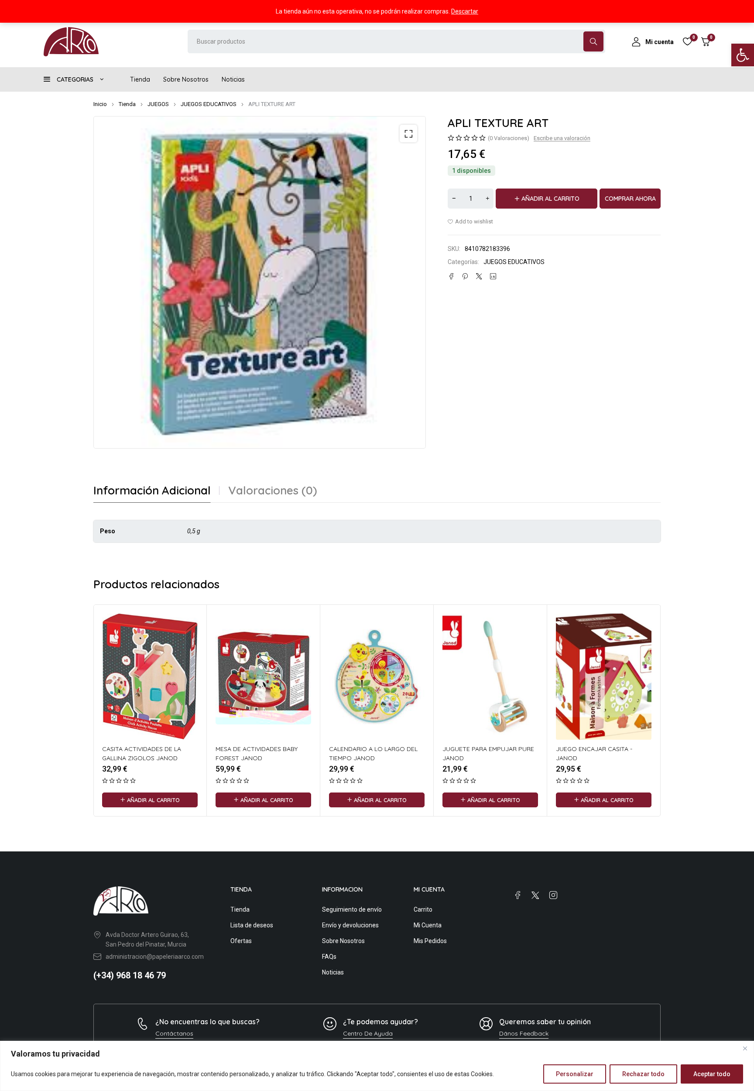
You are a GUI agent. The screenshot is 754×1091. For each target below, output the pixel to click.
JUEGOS (158, 104)
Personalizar (574, 1073)
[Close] (745, 1048)
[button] (742, 55)
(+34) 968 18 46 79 (129, 975)
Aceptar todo (711, 1073)
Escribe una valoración (562, 138)
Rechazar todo (643, 1073)
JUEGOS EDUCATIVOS (208, 104)
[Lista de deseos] (687, 41)
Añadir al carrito (550, 198)
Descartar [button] (464, 11)
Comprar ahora (630, 198)
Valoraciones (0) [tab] (272, 490)
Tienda (127, 104)
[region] (377, 1066)
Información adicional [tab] (152, 490)
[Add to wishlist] (470, 222)
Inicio (100, 104)
